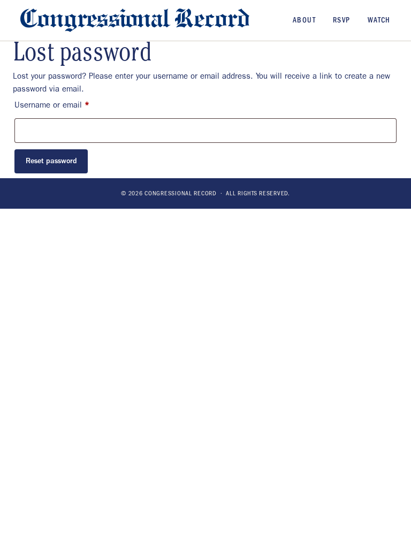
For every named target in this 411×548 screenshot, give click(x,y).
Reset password (51, 161)
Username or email (67, 105)
